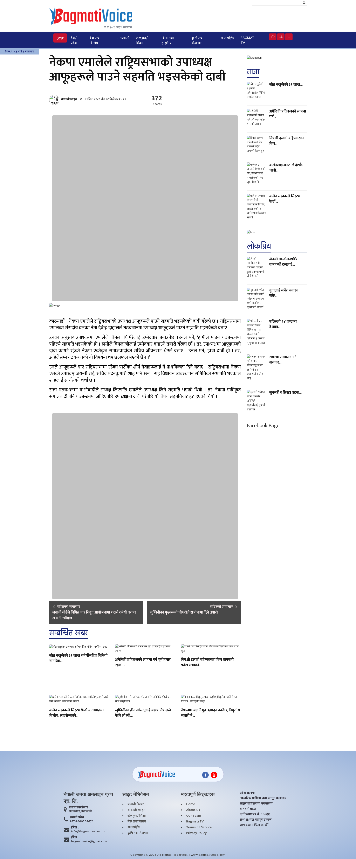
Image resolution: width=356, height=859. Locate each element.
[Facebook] (205, 775)
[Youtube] (214, 775)
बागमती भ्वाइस (136, 810)
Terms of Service (199, 827)
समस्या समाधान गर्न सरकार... (282, 360)
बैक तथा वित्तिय (95, 40)
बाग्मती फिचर (136, 804)
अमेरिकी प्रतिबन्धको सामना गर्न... (287, 114)
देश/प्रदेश (74, 40)
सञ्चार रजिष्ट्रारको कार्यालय (256, 803)
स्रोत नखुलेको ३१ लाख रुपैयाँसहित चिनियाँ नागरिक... (78, 658)
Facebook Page (263, 425)
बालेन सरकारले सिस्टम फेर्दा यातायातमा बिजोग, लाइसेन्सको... (76, 713)
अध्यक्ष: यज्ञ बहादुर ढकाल (256, 819)
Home (190, 804)
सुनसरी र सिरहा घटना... (285, 393)
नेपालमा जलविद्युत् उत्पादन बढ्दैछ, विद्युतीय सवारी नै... (210, 713)
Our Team (193, 815)
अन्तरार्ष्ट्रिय (227, 38)
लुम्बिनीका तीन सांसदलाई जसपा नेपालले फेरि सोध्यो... (143, 713)
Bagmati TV (248, 40)
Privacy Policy (196, 833)
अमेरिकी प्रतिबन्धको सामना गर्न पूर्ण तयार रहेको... (143, 662)
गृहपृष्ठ (60, 38)
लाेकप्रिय (259, 246)
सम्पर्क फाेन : (77, 817)
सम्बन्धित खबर (68, 633)
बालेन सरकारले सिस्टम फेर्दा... (284, 199)
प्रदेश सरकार (247, 793)
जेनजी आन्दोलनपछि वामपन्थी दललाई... (283, 262)
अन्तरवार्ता (122, 38)
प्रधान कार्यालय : (79, 807)
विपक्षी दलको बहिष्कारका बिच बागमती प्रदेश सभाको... (207, 662)
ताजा (253, 71)
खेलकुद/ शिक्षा (142, 40)
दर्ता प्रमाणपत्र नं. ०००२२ (255, 814)
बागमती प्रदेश (248, 809)
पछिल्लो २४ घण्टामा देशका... (283, 324)
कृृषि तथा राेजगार (198, 40)
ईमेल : (75, 827)
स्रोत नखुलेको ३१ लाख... (286, 85)
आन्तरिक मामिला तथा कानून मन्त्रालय (263, 798)
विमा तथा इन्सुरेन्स (168, 40)
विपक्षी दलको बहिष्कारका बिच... (286, 141)
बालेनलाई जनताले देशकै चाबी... (286, 168)
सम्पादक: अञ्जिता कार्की (254, 825)
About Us (193, 810)
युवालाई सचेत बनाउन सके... (283, 293)
